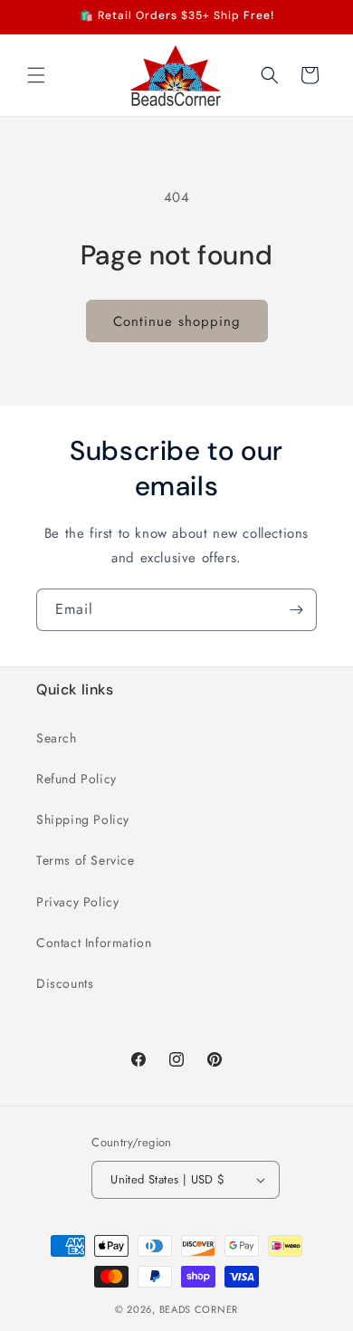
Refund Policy (76, 779)
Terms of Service (85, 860)
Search (56, 738)
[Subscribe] (296, 610)
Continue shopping (177, 321)
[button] (36, 75)
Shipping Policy (82, 819)
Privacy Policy (77, 902)
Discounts (64, 983)
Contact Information (93, 943)
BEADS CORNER (198, 1309)
